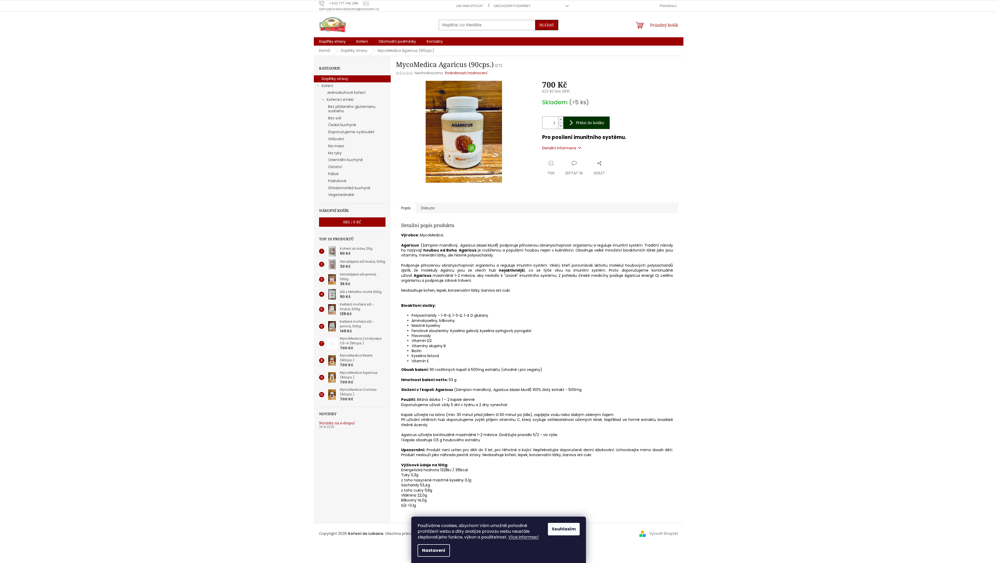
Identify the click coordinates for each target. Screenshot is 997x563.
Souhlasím (564, 529)
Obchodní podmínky (512, 5)
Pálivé (333, 173)
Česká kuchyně (342, 124)
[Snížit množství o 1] (560, 126)
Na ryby (335, 153)
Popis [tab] (406, 208)
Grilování (336, 139)
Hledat (546, 24)
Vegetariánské (341, 194)
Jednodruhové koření (346, 92)
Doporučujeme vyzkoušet (351, 131)
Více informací (523, 537)
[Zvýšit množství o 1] (560, 120)
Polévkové (337, 180)
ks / (352, 221)
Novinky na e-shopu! (337, 423)
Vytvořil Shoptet (663, 533)
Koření (327, 85)
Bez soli (334, 118)
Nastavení (433, 550)
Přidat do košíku (590, 122)
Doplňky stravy (335, 78)
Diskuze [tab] (428, 208)
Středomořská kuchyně (349, 188)
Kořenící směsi (340, 99)
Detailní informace (559, 148)
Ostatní (335, 166)
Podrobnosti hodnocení (466, 73)
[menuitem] (332, 41)
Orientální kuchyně (345, 159)
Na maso (336, 146)
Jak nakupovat (469, 5)
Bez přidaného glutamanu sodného (351, 109)
